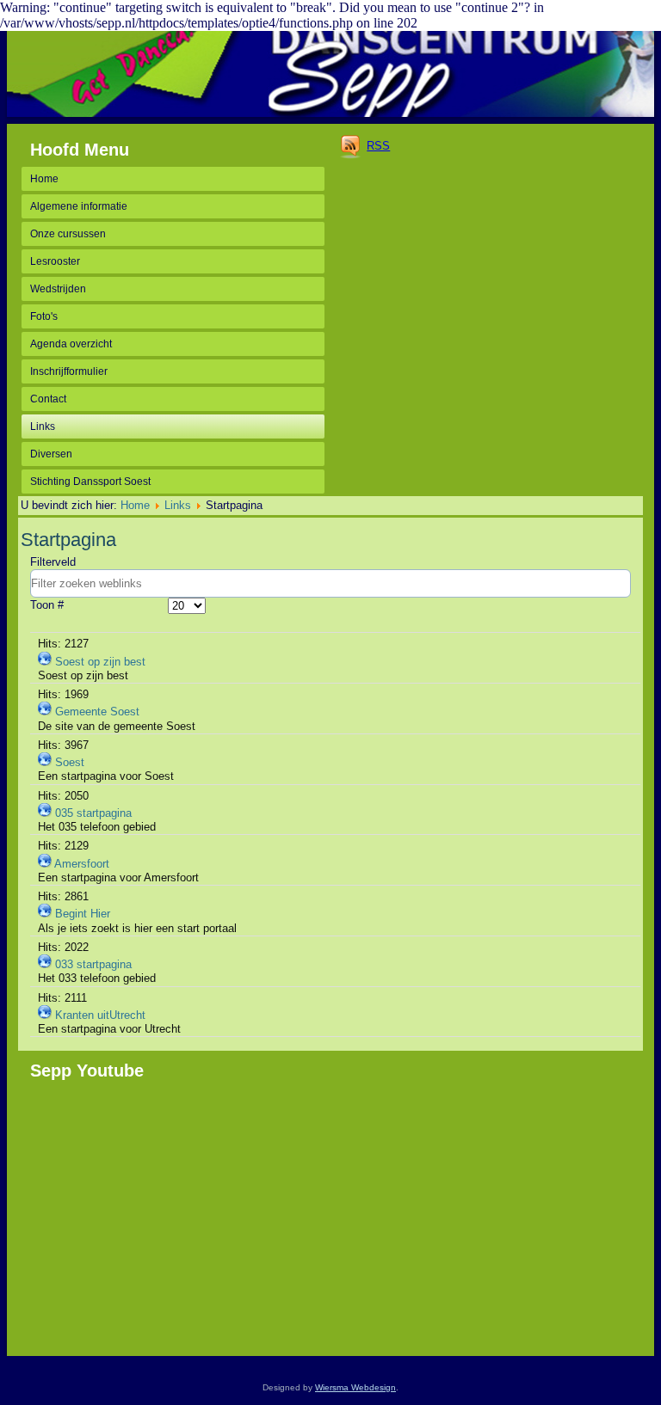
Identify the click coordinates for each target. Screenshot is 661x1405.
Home (44, 179)
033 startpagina (93, 964)
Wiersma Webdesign (355, 1387)
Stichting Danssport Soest (90, 481)
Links (42, 426)
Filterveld (54, 561)
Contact (48, 399)
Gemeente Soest (97, 711)
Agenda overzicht (71, 344)
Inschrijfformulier (69, 371)
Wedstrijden (58, 289)
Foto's (44, 316)
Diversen (51, 454)
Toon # (47, 604)
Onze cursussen (68, 234)
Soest (69, 762)
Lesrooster (55, 261)
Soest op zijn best (100, 661)
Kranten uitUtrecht (100, 1015)
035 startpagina (93, 813)
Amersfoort (81, 863)
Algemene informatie (78, 206)
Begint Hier (82, 913)
